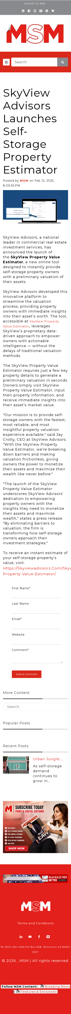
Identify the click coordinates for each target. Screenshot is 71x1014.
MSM (24, 180)
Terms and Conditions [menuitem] (35, 923)
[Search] (62, 62)
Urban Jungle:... (48, 759)
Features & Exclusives (39, 991)
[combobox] (39, 62)
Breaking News (57, 986)
